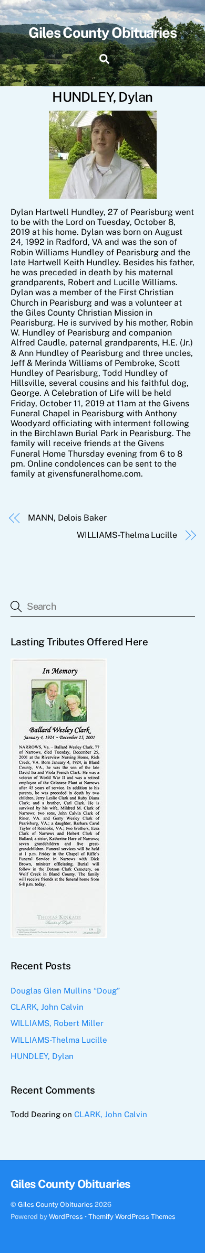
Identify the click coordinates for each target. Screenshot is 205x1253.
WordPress (66, 1216)
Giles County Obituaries (55, 1204)
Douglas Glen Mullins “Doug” (65, 990)
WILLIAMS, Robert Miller (57, 1023)
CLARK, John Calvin (47, 1006)
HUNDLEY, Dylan (42, 1056)
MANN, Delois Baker (67, 518)
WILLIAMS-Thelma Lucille (127, 535)
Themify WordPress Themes (132, 1216)
